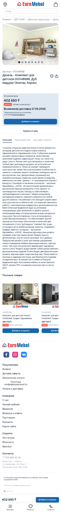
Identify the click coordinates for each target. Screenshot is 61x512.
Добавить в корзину (30, 121)
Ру (5, 491)
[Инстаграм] (15, 358)
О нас (5, 400)
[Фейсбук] (6, 358)
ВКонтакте (8, 442)
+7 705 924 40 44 (11, 457)
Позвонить (50, 510)
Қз (8, 491)
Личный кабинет (11, 404)
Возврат (6, 369)
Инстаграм (8, 438)
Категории (10, 510)
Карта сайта (9, 426)
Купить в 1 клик (30, 131)
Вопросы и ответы (12, 413)
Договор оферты (11, 373)
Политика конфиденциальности (15, 383)
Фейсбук (7, 446)
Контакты (7, 422)
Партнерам (8, 418)
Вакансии (7, 409)
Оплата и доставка (12, 388)
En (11, 491)
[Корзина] (55, 5)
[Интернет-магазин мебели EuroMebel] (30, 5)
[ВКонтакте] (24, 358)
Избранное (30, 510)
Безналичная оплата (13, 378)
